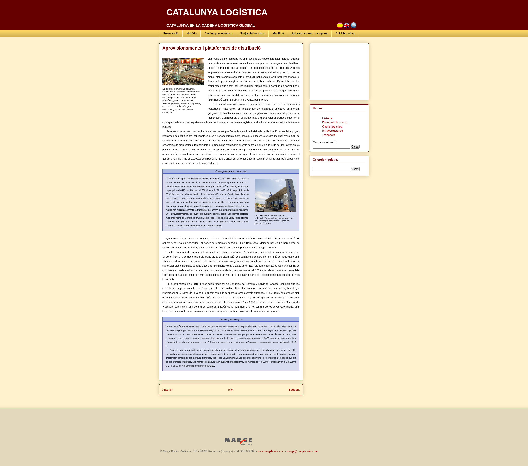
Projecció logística (252, 33)
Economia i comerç (334, 122)
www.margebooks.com (271, 451)
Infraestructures (332, 130)
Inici (230, 389)
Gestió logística (332, 126)
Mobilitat (278, 33)
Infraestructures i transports (310, 33)
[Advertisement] (338, 70)
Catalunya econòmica (218, 33)
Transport (328, 134)
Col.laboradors (345, 33)
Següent (294, 389)
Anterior (167, 389)
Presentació (170, 33)
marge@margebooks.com (302, 451)
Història (192, 33)
